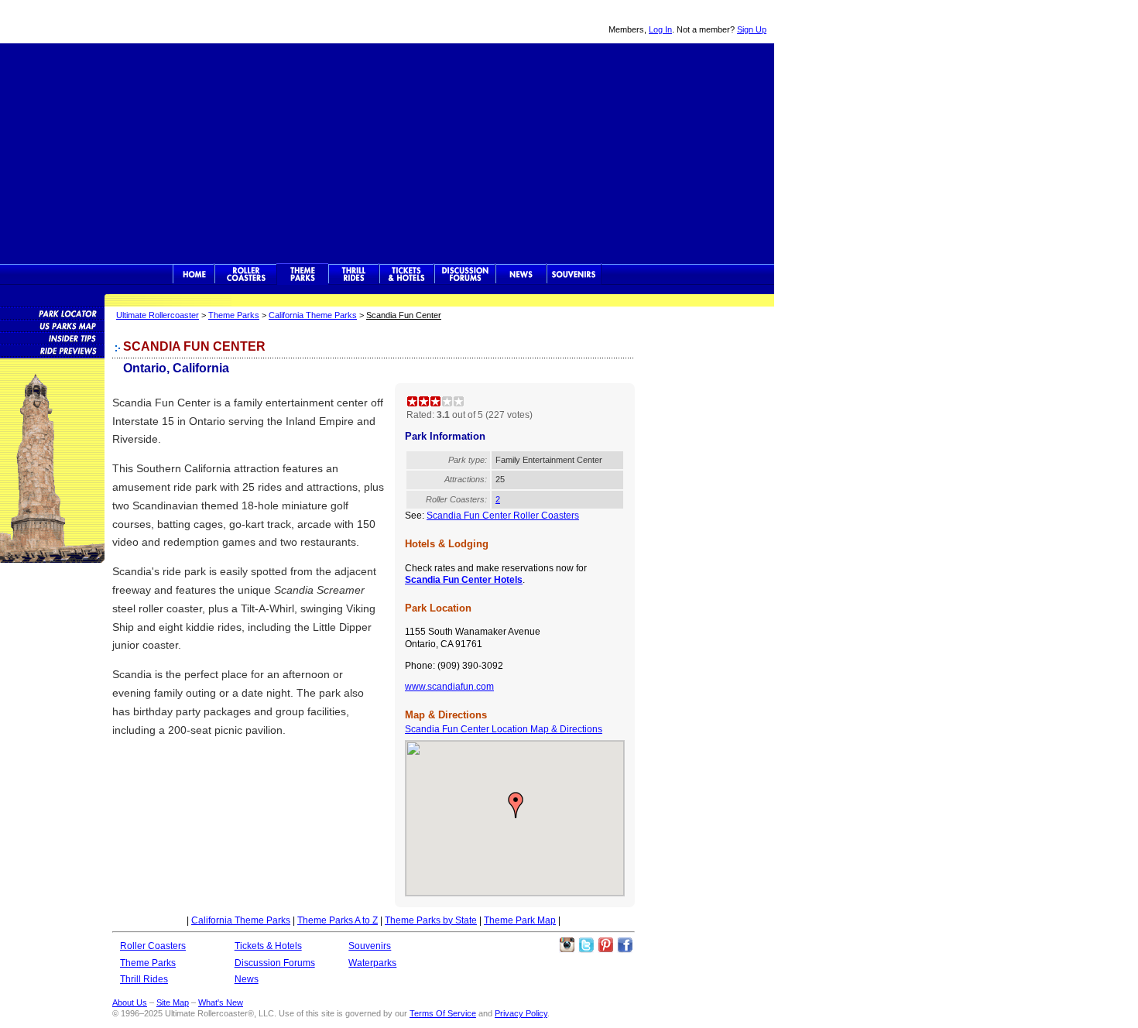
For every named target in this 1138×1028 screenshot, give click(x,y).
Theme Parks (302, 274)
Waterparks (372, 963)
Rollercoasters (245, 274)
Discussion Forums (464, 274)
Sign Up (751, 29)
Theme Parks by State (431, 920)
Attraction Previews (52, 349)
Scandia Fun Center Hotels (464, 579)
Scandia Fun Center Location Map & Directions (503, 729)
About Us (129, 1002)
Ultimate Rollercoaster (108, 22)
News (521, 274)
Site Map (172, 1002)
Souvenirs (574, 274)
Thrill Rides (353, 274)
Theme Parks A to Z (337, 920)
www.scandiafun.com (449, 686)
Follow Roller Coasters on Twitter (586, 945)
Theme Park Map (520, 920)
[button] (515, 805)
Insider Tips (52, 337)
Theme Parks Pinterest (605, 945)
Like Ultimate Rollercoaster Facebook (624, 945)
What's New (220, 1002)
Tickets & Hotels (268, 946)
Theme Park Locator (52, 312)
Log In (660, 29)
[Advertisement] (387, 151)
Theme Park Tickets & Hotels (406, 274)
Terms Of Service (443, 1013)
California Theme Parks (313, 315)
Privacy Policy (521, 1013)
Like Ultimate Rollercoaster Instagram (566, 945)
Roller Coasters (153, 946)
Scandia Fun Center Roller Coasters (503, 515)
